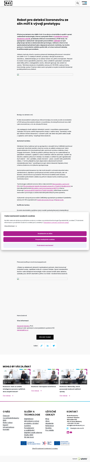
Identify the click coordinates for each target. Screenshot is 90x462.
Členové (6, 416)
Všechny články (45, 337)
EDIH (4, 420)
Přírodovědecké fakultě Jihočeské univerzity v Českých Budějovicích (47, 186)
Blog (47, 419)
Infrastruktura (8, 427)
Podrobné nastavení (45, 245)
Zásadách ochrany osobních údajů (56, 222)
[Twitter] (54, 345)
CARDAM (56, 41)
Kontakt (6, 429)
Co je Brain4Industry (11, 418)
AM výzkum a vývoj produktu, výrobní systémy (31, 423)
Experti (5, 425)
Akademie (49, 423)
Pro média (49, 430)
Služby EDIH (28, 435)
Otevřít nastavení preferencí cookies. (45, 448)
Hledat (78, 3)
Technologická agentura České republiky (38, 190)
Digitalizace (28, 419)
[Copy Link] (41, 345)
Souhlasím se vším (45, 233)
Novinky (48, 428)
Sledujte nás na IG (77, 428)
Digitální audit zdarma (33, 432)
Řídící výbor (8, 423)
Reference (49, 426)
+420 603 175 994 (73, 423)
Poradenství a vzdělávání (29, 429)
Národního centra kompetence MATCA (45, 188)
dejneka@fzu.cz (22, 330)
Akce (47, 421)
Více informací (9, 226)
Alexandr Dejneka (23, 326)
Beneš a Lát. (59, 200)
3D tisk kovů (29, 437)
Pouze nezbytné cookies (45, 239)
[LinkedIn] (48, 345)
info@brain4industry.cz (76, 425)
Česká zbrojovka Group (45, 200)
